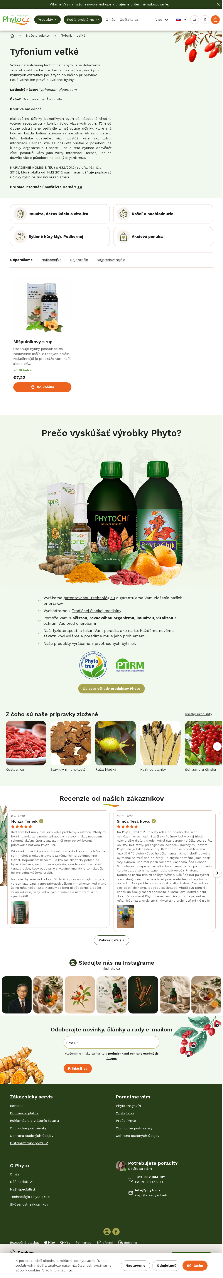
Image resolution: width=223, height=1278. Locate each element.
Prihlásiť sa (77, 1068)
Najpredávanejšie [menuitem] (111, 260)
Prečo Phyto (126, 1120)
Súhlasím (195, 1265)
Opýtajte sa (125, 1113)
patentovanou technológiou (89, 597)
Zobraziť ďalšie (111, 940)
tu (70, 1270)
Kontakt (16, 1106)
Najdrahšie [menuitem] (79, 260)
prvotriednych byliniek (115, 643)
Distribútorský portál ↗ (29, 1143)
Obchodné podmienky (28, 1128)
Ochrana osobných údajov (31, 1136)
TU (79, 187)
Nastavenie (135, 1265)
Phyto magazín (128, 1106)
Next (217, 746)
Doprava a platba (24, 1113)
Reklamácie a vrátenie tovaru (34, 1120)
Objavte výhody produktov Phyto (111, 688)
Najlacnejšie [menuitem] (51, 260)
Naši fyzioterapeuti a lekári (68, 630)
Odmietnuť (166, 1265)
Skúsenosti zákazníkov (29, 1204)
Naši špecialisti (22, 1189)
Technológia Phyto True (30, 1197)
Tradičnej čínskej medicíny (96, 610)
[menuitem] (47, 19)
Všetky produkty (198, 714)
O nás (14, 1174)
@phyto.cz (111, 968)
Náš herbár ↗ (21, 1182)
